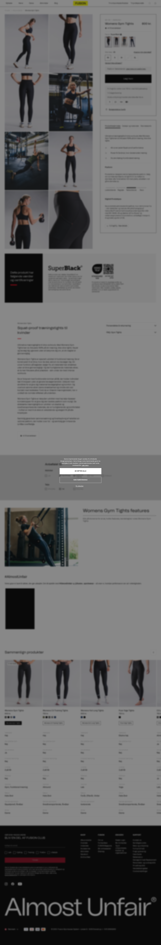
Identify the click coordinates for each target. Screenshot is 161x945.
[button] (80, 486)
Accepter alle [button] (80, 471)
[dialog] (80, 472)
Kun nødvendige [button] (81, 480)
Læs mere (85, 465)
